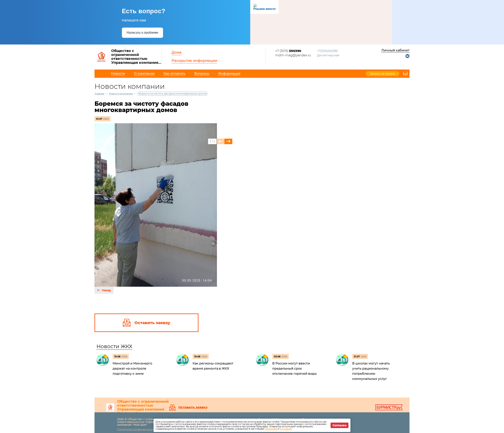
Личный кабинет (395, 50)
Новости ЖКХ (114, 346)
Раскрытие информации (194, 60)
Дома (176, 52)
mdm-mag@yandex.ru (293, 55)
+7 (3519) (288, 51)
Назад (106, 290)
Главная (99, 93)
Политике (271, 428)
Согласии (286, 428)
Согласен (339, 425)
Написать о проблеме (142, 32)
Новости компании (121, 93)
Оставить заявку (193, 407)
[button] (228, 141)
